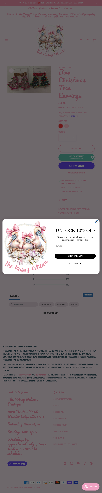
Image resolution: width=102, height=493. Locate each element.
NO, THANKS (75, 263)
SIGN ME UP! (75, 256)
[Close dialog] (96, 221)
